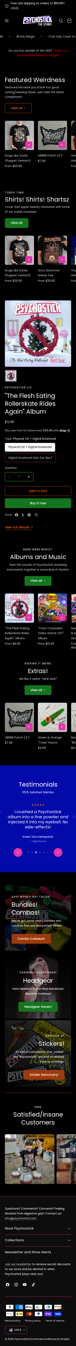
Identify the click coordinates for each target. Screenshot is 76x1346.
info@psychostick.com (20, 1218)
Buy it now (38, 503)
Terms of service (54, 1320)
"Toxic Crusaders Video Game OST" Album (51, 633)
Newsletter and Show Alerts (28, 1252)
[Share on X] (23, 515)
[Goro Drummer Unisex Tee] (52, 250)
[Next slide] (64, 333)
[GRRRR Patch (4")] (52, 135)
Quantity (11, 468)
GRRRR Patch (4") (50, 155)
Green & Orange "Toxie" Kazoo (50, 740)
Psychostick (22, 1339)
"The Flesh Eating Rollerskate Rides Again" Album (17, 633)
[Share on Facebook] (16, 515)
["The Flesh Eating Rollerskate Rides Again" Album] (19, 608)
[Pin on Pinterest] (29, 515)
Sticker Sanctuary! (44, 1075)
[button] (6, 20)
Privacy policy (33, 1320)
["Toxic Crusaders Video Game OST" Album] (52, 608)
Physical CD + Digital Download (30, 447)
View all (16, 108)
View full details (17, 527)
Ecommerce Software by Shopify (50, 1339)
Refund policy (12, 1320)
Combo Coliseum (31, 939)
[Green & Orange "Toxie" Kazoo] (52, 717)
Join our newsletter (18, 1264)
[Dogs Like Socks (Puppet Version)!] (19, 135)
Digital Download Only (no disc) (30, 458)
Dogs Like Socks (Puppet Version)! (18, 158)
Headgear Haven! (38, 1007)
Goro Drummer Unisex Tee (49, 272)
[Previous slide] (12, 333)
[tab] (28, 852)
